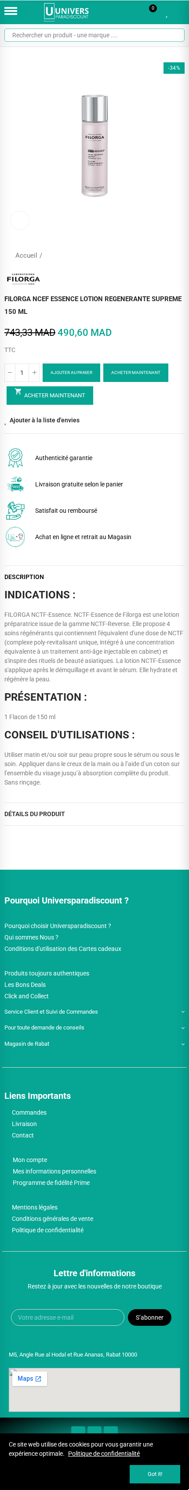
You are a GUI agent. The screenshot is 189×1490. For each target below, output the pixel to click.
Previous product (156, 255)
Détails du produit (34, 813)
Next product (178, 255)
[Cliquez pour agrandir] (20, 220)
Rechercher (174, 35)
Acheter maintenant (135, 372)
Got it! (155, 1474)
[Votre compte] (180, 12)
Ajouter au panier (71, 372)
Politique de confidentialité (104, 1453)
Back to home (167, 255)
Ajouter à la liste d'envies (45, 420)
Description (24, 576)
